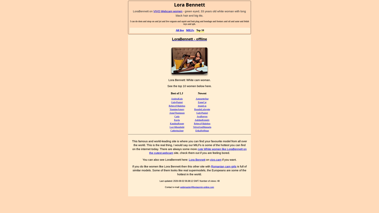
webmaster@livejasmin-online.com (197, 187)
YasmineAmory (177, 109)
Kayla (177, 120)
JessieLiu (202, 106)
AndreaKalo (177, 99)
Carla (176, 116)
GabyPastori (177, 102)
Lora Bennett (197, 159)
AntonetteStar (202, 99)
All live (180, 30)
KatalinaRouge (177, 123)
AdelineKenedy (202, 120)
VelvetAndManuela (202, 127)
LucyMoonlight (177, 127)
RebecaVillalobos (177, 106)
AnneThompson (177, 113)
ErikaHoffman (202, 130)
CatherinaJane (177, 130)
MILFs (190, 30)
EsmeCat (202, 102)
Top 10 (200, 30)
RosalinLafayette (202, 109)
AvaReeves (202, 116)
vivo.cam (215, 159)
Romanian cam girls (223, 166)
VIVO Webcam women (167, 11)
